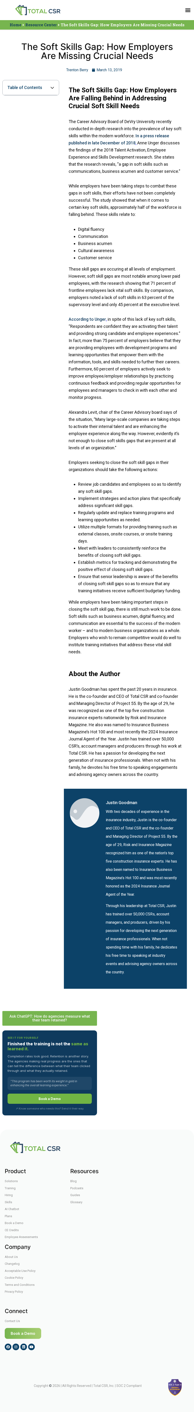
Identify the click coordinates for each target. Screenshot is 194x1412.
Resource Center (41, 24)
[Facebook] (8, 1347)
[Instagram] (16, 1347)
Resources (84, 1171)
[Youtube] (31, 1347)
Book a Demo (50, 1099)
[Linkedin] (23, 1347)
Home (15, 24)
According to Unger (87, 319)
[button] (188, 10)
